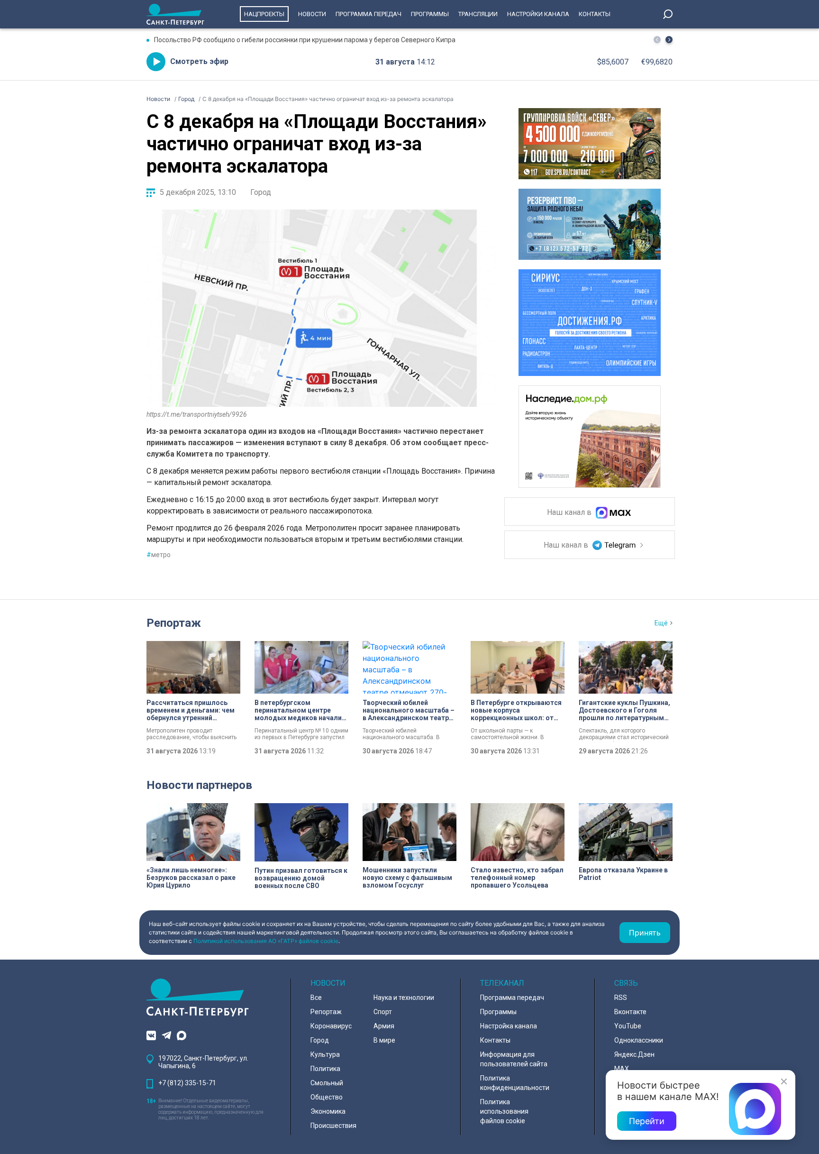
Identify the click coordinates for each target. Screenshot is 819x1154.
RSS (620, 997)
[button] (669, 39)
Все (316, 997)
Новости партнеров (199, 785)
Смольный (326, 1083)
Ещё (661, 623)
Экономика (328, 1111)
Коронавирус (331, 1026)
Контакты (594, 14)
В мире (384, 1040)
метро (158, 555)
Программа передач (368, 14)
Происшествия (333, 1125)
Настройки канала (538, 14)
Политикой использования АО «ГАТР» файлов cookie (265, 940)
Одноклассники (638, 1040)
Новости (312, 14)
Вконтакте (630, 1012)
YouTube (627, 1026)
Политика (325, 1068)
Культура (325, 1054)
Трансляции (478, 14)
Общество (326, 1097)
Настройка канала (508, 1026)
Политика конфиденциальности (514, 1082)
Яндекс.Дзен (634, 1054)
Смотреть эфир (199, 61)
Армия (383, 1026)
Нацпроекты (264, 14)
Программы (430, 14)
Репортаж (173, 623)
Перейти (646, 1121)
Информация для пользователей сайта (513, 1059)
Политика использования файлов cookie (504, 1111)
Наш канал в (570, 512)
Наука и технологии (403, 997)
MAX (621, 1068)
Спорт (382, 1012)
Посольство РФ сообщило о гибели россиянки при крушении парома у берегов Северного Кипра (304, 40)
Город (260, 192)
